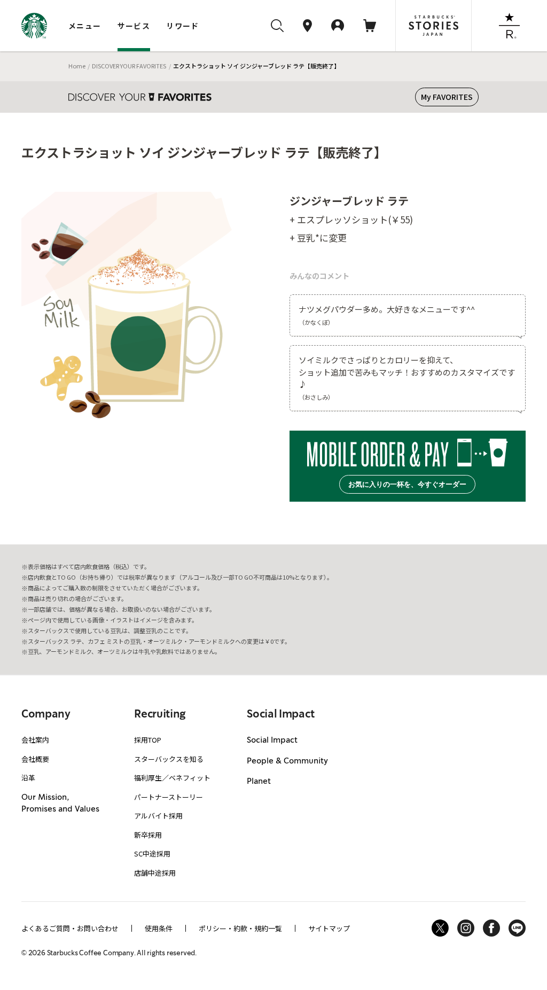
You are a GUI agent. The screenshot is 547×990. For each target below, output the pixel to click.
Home (76, 65)
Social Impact (272, 740)
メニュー (84, 25)
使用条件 (159, 928)
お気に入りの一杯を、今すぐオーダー (407, 484)
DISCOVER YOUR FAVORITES (129, 65)
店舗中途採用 (155, 873)
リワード (182, 25)
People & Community (287, 761)
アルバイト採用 (158, 815)
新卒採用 (148, 835)
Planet (259, 781)
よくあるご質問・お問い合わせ (70, 928)
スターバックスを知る (169, 759)
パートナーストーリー (168, 797)
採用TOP (147, 740)
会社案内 (35, 740)
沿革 (28, 778)
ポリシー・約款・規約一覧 (240, 928)
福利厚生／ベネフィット (172, 778)
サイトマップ (329, 928)
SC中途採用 (152, 853)
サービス (134, 25)
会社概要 (35, 759)
